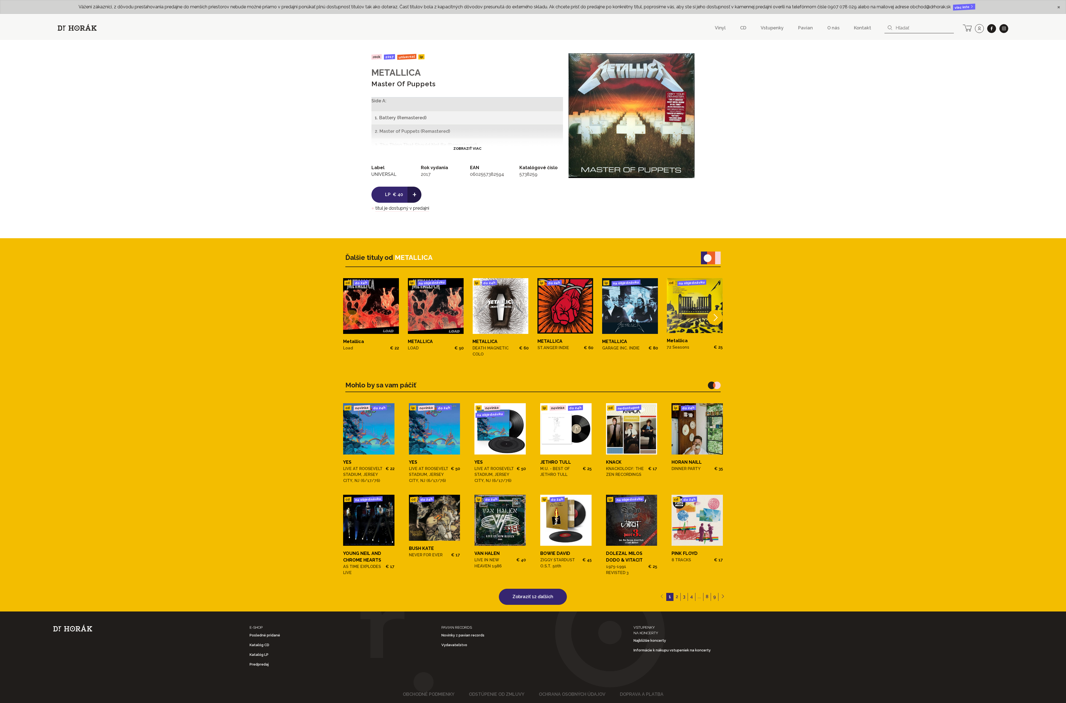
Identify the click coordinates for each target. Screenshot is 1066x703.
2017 (389, 57)
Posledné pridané (265, 635)
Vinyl (720, 28)
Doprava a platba (641, 694)
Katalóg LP (259, 655)
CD (743, 28)
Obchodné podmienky (428, 694)
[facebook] (991, 28)
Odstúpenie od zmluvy (496, 694)
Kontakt (862, 28)
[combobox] (919, 28)
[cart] (967, 27)
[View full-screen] (686, 61)
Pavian (805, 28)
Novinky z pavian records (462, 635)
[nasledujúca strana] (722, 597)
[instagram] (1003, 28)
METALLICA (396, 72)
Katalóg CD (259, 645)
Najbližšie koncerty (649, 640)
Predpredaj (259, 664)
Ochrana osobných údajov (572, 694)
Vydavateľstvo (454, 645)
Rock (376, 57)
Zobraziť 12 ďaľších (532, 596)
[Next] (715, 317)
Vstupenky (772, 28)
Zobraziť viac (467, 148)
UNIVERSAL (406, 56)
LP (421, 57)
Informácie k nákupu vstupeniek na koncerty (672, 650)
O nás (833, 28)
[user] (979, 28)
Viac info (962, 7)
